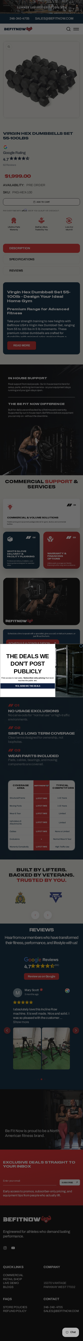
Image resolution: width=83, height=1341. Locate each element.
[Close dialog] (81, 646)
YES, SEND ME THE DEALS (27, 686)
